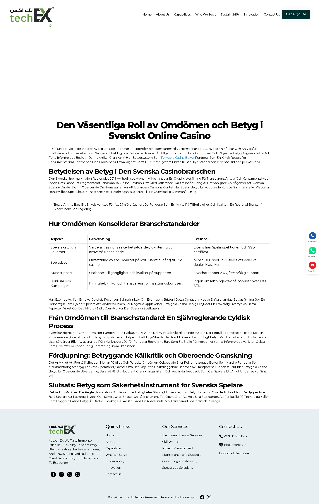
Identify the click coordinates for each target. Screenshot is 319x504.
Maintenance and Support (181, 455)
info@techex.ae (235, 445)
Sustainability (230, 14)
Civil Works (170, 442)
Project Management (177, 448)
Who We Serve (205, 14)
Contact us (113, 474)
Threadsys (187, 497)
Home (147, 14)
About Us (163, 14)
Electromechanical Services (182, 435)
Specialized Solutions (177, 467)
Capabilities (182, 14)
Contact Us (272, 14)
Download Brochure (234, 453)
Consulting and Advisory (179, 461)
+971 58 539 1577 (235, 436)
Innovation (251, 14)
